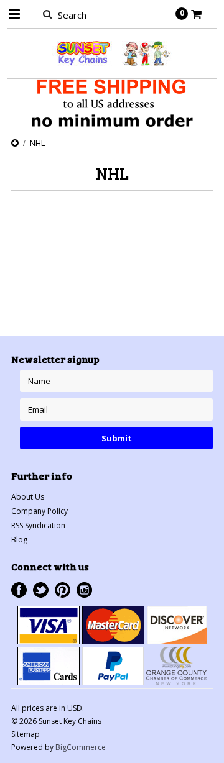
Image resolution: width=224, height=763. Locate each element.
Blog (19, 539)
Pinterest (62, 590)
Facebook (19, 590)
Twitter (41, 590)
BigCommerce (80, 747)
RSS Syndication (38, 525)
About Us (27, 496)
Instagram (84, 590)
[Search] (47, 14)
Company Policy (39, 511)
